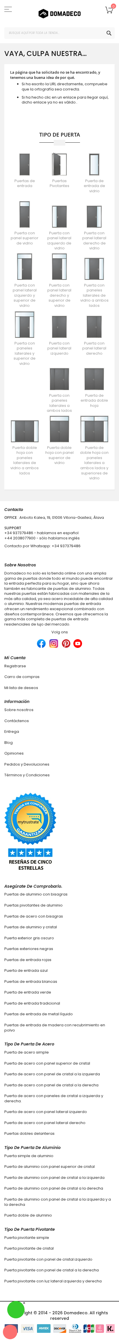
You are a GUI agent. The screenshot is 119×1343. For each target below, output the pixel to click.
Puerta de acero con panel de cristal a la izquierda (52, 1074)
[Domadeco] (59, 13)
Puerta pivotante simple (26, 1237)
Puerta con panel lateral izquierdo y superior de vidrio (25, 295)
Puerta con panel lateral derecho (94, 348)
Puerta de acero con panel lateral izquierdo (45, 1111)
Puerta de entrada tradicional (32, 1003)
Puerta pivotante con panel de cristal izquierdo (48, 1259)
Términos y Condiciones (27, 775)
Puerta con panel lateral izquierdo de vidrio (59, 240)
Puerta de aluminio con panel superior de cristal (49, 1166)
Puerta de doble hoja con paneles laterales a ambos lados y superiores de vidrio (94, 463)
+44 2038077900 (20, 538)
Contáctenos (16, 721)
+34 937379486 (18, 533)
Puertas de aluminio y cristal (30, 927)
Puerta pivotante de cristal (29, 1248)
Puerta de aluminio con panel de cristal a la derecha (53, 1188)
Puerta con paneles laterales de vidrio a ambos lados (94, 295)
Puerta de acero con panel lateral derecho (44, 1122)
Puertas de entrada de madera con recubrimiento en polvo (54, 1027)
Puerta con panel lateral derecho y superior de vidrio (59, 295)
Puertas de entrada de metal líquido (38, 1014)
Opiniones (14, 753)
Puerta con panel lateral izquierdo (59, 348)
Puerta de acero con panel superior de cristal (47, 1063)
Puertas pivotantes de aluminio (33, 905)
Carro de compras (22, 676)
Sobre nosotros (19, 710)
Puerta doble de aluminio (28, 1215)
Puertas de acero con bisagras (33, 916)
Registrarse (15, 666)
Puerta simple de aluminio (28, 1156)
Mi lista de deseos (21, 687)
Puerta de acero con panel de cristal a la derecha (51, 1085)
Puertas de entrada (24, 183)
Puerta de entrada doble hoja (94, 400)
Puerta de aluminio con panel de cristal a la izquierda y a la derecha (57, 1202)
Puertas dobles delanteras (29, 1133)
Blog (8, 742)
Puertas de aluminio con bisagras (36, 894)
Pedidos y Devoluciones (26, 764)
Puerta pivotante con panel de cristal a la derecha (51, 1270)
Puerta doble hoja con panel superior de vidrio (59, 455)
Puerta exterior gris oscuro (29, 938)
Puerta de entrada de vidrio (94, 186)
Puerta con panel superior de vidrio (24, 238)
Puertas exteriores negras (28, 948)
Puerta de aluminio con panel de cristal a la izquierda (54, 1177)
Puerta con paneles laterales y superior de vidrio (25, 353)
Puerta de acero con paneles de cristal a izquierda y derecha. (53, 1098)
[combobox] (59, 33)
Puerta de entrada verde (27, 992)
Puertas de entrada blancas (30, 981)
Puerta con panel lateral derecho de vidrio (94, 240)
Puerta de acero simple (26, 1052)
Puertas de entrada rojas (27, 960)
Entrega (11, 731)
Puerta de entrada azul (26, 970)
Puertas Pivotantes (59, 183)
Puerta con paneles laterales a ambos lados (59, 403)
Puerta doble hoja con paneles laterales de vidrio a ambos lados (24, 460)
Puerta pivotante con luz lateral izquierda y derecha (53, 1281)
